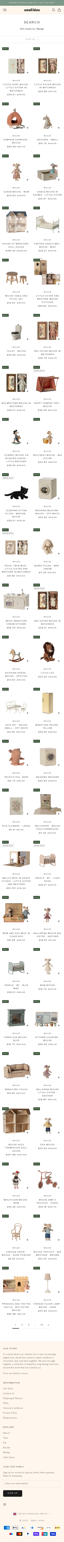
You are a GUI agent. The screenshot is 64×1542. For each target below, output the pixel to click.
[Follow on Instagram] (4, 1504)
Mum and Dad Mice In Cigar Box (16, 935)
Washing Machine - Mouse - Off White (47, 512)
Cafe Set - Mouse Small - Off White (16, 726)
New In (6, 1433)
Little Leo (47, 673)
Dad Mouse (47, 1145)
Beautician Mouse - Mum (16, 1201)
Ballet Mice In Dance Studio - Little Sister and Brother (16, 881)
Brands (6, 1448)
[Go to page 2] (48, 1324)
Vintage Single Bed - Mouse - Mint (47, 245)
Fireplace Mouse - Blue (16, 1039)
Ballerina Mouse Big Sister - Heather (47, 935)
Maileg (16, 80)
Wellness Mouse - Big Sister (47, 456)
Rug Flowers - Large (16, 826)
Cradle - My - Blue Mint (16, 986)
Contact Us (8, 1394)
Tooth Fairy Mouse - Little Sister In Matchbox (16, 88)
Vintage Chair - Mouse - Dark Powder (16, 1253)
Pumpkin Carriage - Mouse (16, 141)
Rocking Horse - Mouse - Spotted (16, 674)
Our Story (8, 1389)
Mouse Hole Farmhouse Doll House (16, 1148)
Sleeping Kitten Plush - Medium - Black (16, 514)
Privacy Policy (10, 1413)
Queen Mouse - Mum (16, 192)
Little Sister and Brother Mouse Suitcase (47, 299)
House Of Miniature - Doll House (16, 245)
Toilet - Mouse (16, 351)
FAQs (5, 1403)
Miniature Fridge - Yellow (47, 726)
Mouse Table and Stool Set (16, 297)
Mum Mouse (47, 985)
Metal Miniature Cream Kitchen (16, 622)
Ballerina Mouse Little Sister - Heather (47, 1093)
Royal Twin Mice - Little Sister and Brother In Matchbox (16, 569)
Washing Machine (47, 777)
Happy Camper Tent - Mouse (47, 404)
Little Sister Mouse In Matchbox (47, 86)
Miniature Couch (16, 1090)
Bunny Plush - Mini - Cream (47, 567)
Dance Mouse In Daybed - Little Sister (47, 193)
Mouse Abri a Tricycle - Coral (47, 1201)
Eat (4, 1443)
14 (42, 1325)
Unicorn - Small (47, 140)
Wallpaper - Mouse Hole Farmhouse (47, 827)
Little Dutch (8, 1458)
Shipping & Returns (12, 1398)
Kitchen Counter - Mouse (47, 1039)
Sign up (13, 1493)
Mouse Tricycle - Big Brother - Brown (47, 1253)
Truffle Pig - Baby (16, 777)
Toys (5, 1438)
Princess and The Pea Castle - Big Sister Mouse (16, 1307)
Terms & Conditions (13, 1408)
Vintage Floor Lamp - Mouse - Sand (47, 1305)
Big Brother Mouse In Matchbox (16, 404)
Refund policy (10, 1418)
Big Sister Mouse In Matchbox (47, 352)
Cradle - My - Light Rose (47, 879)
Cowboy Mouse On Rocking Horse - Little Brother (16, 458)
